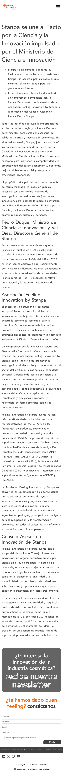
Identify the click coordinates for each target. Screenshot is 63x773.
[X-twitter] (8, 756)
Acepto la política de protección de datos (21, 738)
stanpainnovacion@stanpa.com (12, 750)
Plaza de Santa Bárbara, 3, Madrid (49, 750)
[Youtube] (18, 756)
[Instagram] (13, 756)
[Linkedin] (4, 756)
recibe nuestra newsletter (31, 680)
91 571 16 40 (30, 750)
